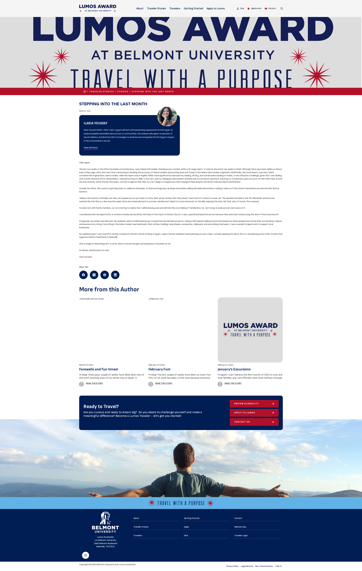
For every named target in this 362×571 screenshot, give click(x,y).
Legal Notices (247, 566)
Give (242, 8)
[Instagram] (85, 555)
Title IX (278, 566)
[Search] (282, 8)
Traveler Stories (156, 8)
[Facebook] (83, 275)
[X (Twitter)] (94, 275)
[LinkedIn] (115, 275)
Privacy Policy (232, 566)
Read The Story (233, 383)
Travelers (174, 8)
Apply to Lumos (216, 8)
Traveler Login (241, 535)
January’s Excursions (234, 369)
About (140, 8)
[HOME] (84, 91)
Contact (272, 8)
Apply (186, 527)
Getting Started (193, 8)
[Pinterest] (104, 275)
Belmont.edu (240, 527)
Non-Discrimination (264, 566)
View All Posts (91, 147)
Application (256, 8)
